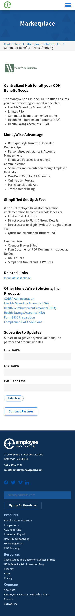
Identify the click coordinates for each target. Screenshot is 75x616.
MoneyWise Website (17, 278)
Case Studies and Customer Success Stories (29, 559)
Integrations (11, 525)
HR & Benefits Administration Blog (24, 564)
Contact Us (10, 603)
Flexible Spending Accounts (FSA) (26, 303)
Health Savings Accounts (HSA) (24, 312)
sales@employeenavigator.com (23, 470)
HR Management (14, 543)
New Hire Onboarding (16, 539)
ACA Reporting (12, 529)
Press (7, 573)
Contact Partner (21, 411)
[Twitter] (13, 482)
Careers (8, 599)
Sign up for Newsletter (23, 505)
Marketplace (12, 44)
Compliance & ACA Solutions (23, 322)
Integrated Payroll (15, 534)
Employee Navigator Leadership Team (26, 594)
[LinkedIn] (27, 482)
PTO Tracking (12, 548)
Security (9, 569)
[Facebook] (6, 482)
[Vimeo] (20, 482)
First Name (12, 350)
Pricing (8, 578)
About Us (9, 590)
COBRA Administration (19, 299)
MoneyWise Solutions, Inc (44, 44)
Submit (12, 398)
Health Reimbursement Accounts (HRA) (30, 308)
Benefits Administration (18, 520)
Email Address (14, 381)
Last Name (11, 365)
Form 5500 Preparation (19, 317)
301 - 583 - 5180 (13, 465)
